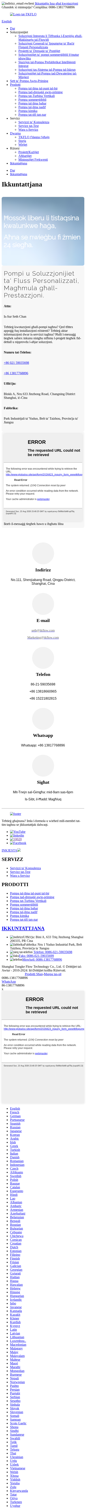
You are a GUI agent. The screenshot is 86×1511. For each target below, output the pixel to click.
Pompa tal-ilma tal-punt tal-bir (38, 88)
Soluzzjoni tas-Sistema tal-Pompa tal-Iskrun (47, 69)
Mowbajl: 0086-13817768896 (42, 959)
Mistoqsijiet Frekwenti (33, 159)
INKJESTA (9, 850)
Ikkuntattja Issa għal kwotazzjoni (56, 3)
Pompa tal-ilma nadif (32, 107)
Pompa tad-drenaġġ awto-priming (40, 92)
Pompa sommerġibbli (32, 99)
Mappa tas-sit (52, 974)
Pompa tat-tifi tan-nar (32, 114)
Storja (22, 141)
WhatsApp (9, 981)
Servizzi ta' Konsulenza (33, 122)
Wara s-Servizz (28, 129)
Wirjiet (22, 144)
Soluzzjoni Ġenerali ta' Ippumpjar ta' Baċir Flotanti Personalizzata (46, 45)
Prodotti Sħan (34, 974)
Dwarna (15, 133)
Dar (12, 28)
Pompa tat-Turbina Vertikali (36, 96)
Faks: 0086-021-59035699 (36, 956)
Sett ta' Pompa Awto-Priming (29, 81)
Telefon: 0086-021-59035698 (52, 952)
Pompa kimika (27, 111)
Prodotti (15, 84)
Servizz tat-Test (28, 126)
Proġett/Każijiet (28, 152)
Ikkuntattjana (18, 163)
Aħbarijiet (25, 156)
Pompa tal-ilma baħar (32, 103)
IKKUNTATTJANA (23, 928)
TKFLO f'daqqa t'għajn (33, 137)
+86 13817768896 (16, 373)
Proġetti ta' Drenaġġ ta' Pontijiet (39, 51)
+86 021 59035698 (16, 362)
